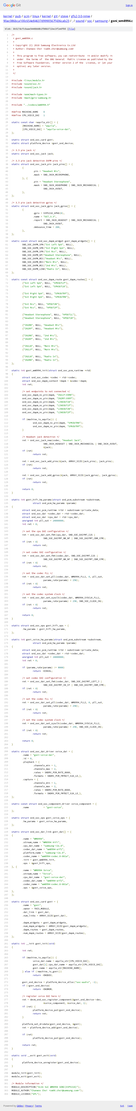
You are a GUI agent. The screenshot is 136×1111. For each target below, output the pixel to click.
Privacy (29, 1105)
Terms (38, 1105)
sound (80, 21)
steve (64, 16)
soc (89, 21)
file (71, 28)
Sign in (129, 5)
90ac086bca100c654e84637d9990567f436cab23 (36, 21)
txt (122, 1105)
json (130, 1105)
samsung (101, 21)
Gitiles (20, 1105)
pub (18, 16)
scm (27, 16)
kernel (7, 16)
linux (35, 16)
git (56, 16)
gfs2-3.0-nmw (80, 16)
